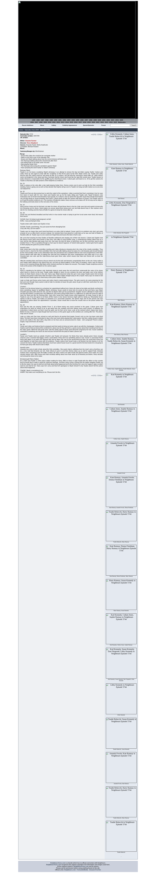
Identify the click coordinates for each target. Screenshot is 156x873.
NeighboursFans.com (57, 863)
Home (21, 130)
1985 (33, 120)
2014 (67, 122)
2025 (115, 122)
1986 (38, 120)
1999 (95, 120)
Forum (103, 125)
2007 (36, 122)
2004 (117, 120)
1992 (64, 120)
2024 (111, 122)
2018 (84, 122)
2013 (62, 122)
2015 (71, 122)
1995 (77, 120)
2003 (112, 120)
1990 (55, 120)
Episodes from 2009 (32, 130)
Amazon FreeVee (95, 870)
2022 (102, 122)
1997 (86, 120)
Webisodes (122, 122)
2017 (80, 122)
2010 (49, 122)
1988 (47, 120)
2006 (32, 122)
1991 (60, 120)
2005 (121, 120)
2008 (41, 122)
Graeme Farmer (30, 141)
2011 (54, 122)
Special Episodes (88, 125)
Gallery (54, 125)
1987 (42, 120)
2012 (58, 122)
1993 (68, 120)
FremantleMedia (82, 870)
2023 (106, 122)
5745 (99, 135)
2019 (89, 122)
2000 (99, 120)
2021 (97, 122)
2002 (108, 120)
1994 (73, 120)
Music (42, 125)
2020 (93, 122)
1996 (82, 120)
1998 (90, 120)
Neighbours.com (70, 870)
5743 (94, 135)
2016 (76, 122)
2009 (45, 122)
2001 (104, 120)
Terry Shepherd (32, 143)
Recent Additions (27, 125)
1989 (51, 120)
